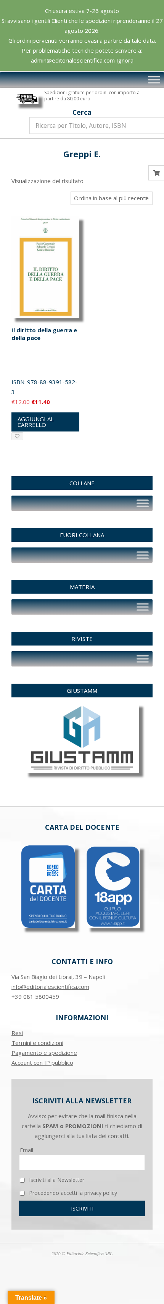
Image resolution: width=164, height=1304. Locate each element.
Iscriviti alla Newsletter (55, 1179)
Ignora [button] (124, 60)
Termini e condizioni (37, 1042)
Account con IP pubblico (42, 1062)
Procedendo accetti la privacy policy (72, 1192)
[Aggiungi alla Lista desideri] (17, 436)
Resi (17, 1033)
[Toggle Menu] (154, 80)
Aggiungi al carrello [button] (36, 421)
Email (26, 1150)
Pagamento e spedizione (44, 1052)
